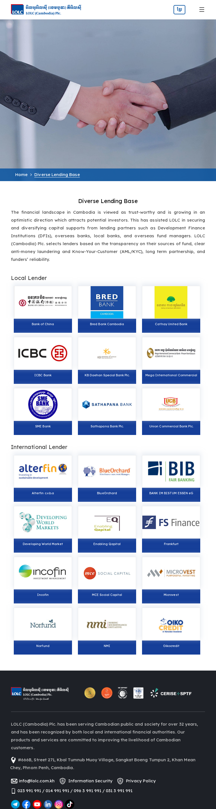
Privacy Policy (140, 780)
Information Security (89, 780)
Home (21, 174)
